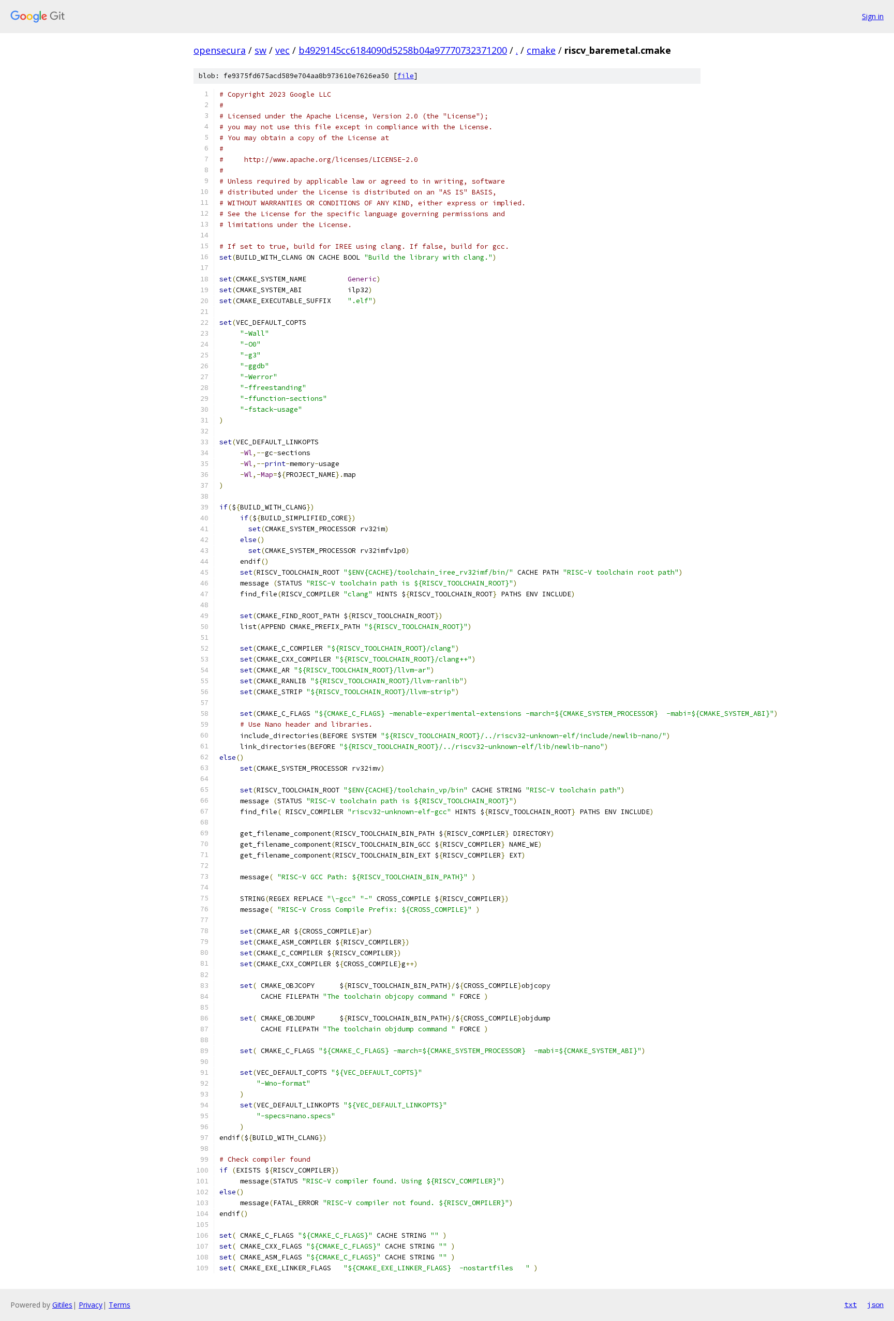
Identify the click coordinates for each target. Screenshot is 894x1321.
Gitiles (62, 1305)
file (405, 75)
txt (850, 1304)
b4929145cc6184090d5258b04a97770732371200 (403, 50)
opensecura (219, 50)
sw (260, 50)
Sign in (873, 16)
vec (282, 50)
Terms (119, 1305)
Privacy (90, 1305)
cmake (541, 50)
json (875, 1304)
